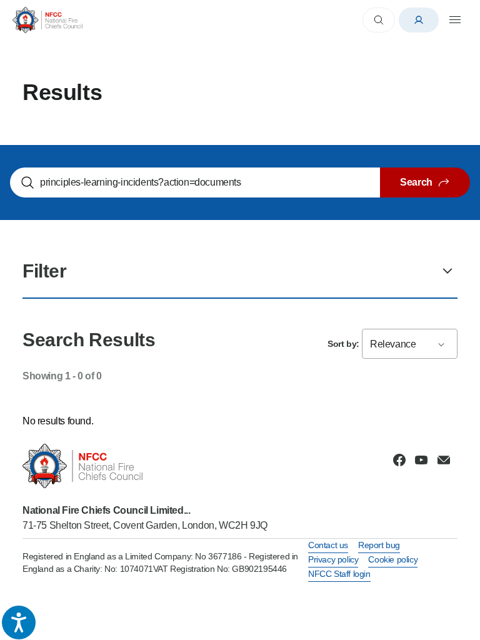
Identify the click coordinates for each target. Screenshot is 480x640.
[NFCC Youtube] (421, 460)
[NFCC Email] (444, 460)
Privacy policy (333, 559)
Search (416, 182)
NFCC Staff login (339, 574)
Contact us (328, 545)
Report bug (379, 545)
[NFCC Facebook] (399, 460)
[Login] (419, 20)
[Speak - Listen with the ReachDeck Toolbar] (19, 622)
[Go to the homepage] (47, 19)
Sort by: (343, 344)
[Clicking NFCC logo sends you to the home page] (145, 466)
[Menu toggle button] (455, 20)
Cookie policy (393, 559)
